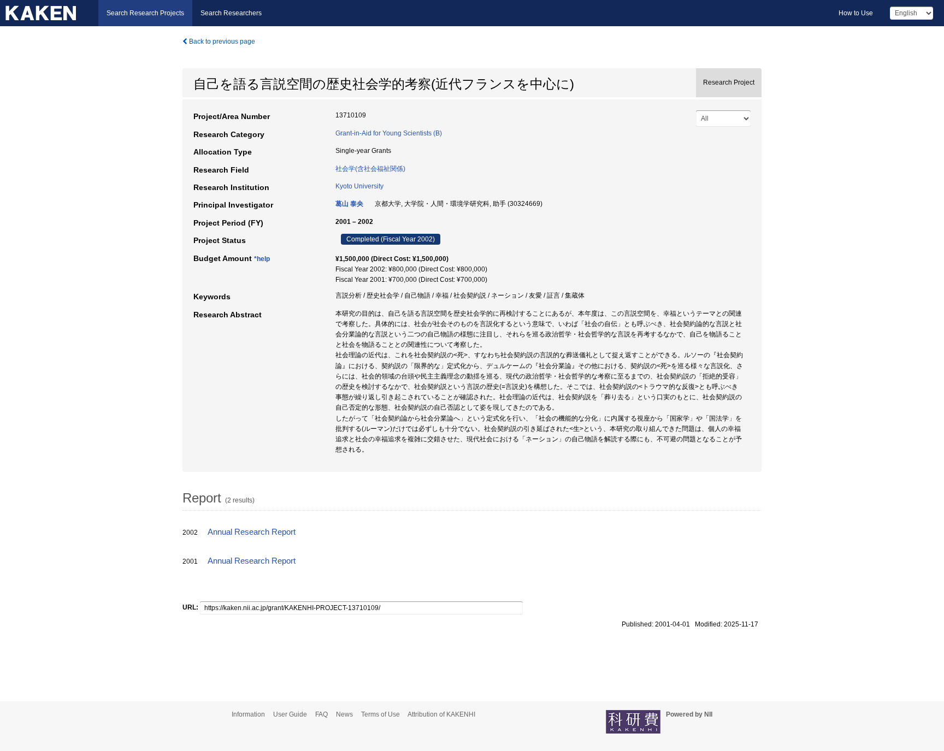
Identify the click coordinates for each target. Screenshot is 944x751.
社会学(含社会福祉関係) (370, 169)
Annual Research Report (252, 532)
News (344, 714)
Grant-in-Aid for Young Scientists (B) (388, 133)
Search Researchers (231, 13)
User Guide (290, 714)
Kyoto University (359, 186)
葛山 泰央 (349, 204)
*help (262, 259)
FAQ (321, 714)
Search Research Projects (145, 13)
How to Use (856, 13)
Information (248, 714)
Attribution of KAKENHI (441, 714)
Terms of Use (380, 714)
